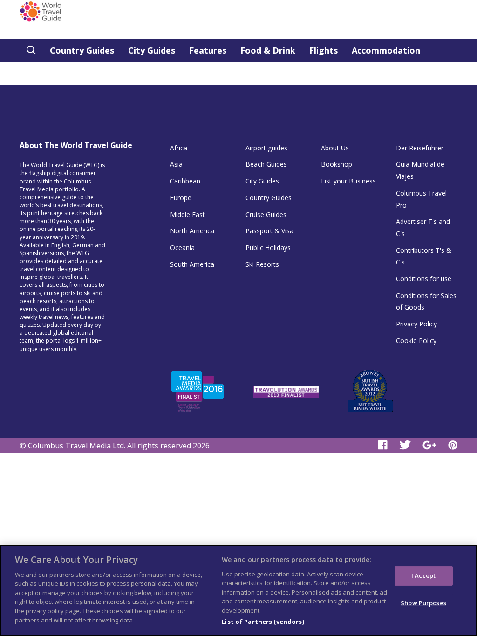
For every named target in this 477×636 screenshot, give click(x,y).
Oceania (182, 247)
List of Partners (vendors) (263, 621)
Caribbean (185, 180)
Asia (176, 164)
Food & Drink (267, 50)
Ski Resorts (262, 264)
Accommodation (386, 50)
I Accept (423, 575)
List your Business (348, 180)
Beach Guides (266, 164)
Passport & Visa (269, 230)
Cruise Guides (265, 214)
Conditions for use (423, 278)
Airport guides (266, 147)
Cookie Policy (416, 340)
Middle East (187, 214)
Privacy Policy (416, 323)
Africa (178, 147)
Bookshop (336, 164)
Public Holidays (268, 247)
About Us (335, 147)
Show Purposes (423, 602)
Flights (323, 50)
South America (192, 264)
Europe (180, 197)
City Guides (151, 50)
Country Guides (82, 50)
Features (207, 50)
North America (192, 230)
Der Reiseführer (419, 147)
